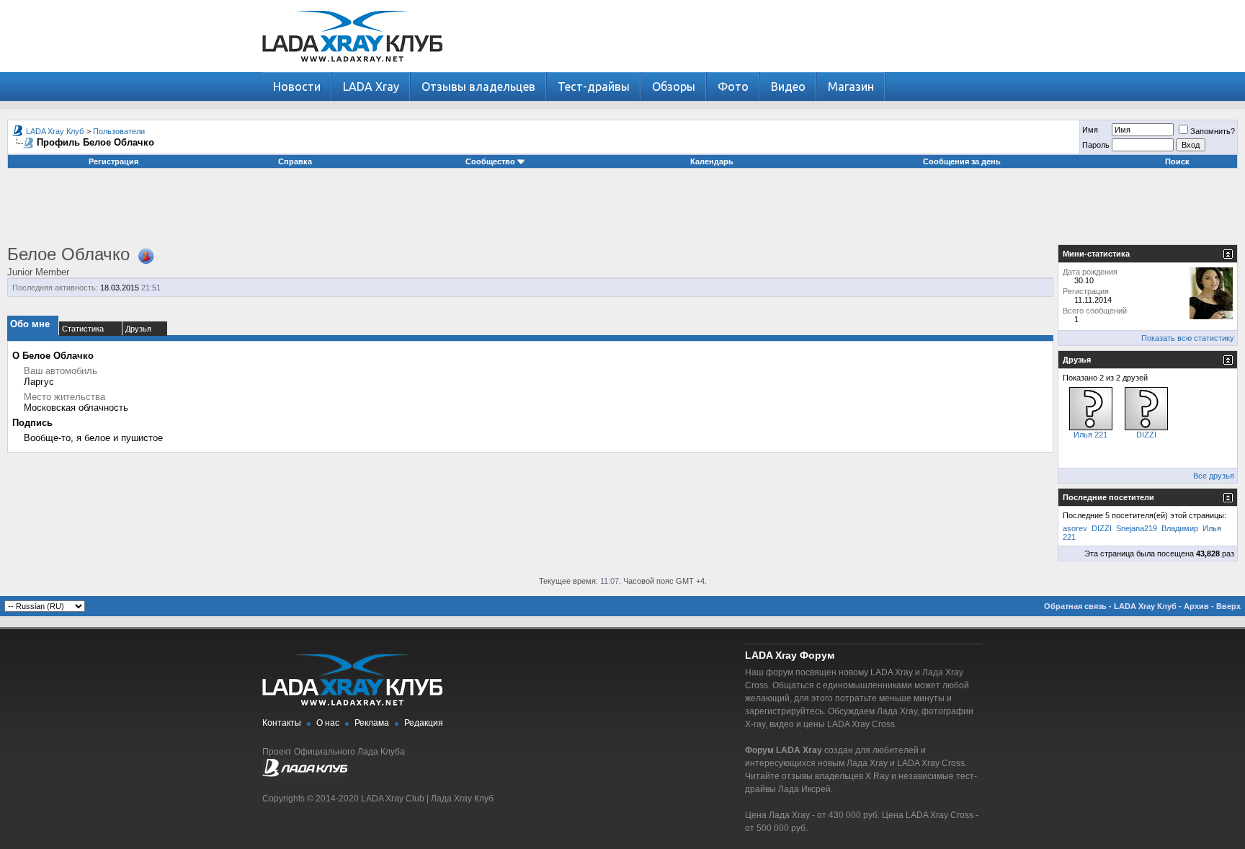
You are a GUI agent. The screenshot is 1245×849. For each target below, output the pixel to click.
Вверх (1228, 606)
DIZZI (1146, 434)
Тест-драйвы (594, 86)
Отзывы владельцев (478, 86)
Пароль (1096, 145)
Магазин (851, 86)
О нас (327, 723)
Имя (1090, 129)
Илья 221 (1090, 434)
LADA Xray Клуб (55, 131)
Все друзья (1213, 475)
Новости (297, 86)
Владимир (1179, 528)
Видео (788, 86)
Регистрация (113, 161)
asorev (1075, 528)
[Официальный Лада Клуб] (304, 774)
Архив (1196, 606)
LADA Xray (371, 86)
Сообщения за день (962, 161)
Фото (733, 86)
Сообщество (490, 161)
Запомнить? (1212, 131)
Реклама (371, 723)
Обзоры (673, 86)
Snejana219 (1136, 528)
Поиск (1177, 161)
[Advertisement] (622, 211)
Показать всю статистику (1187, 338)
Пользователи (119, 131)
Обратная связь (1075, 606)
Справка (295, 161)
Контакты (281, 723)
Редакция (423, 723)
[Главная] (352, 68)
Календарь (711, 161)
